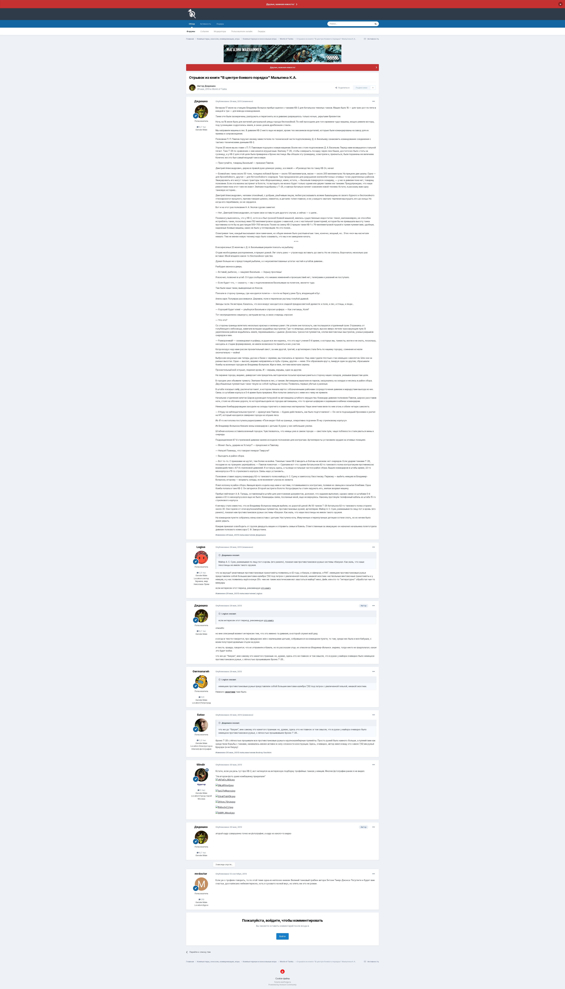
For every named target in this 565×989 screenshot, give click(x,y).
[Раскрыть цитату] (219, 555)
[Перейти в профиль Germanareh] (201, 681)
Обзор (192, 24)
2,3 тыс (202, 740)
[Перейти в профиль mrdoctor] (201, 884)
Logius (201, 547)
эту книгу (266, 588)
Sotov (201, 714)
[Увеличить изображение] (225, 779)
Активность (205, 24)
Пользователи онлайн (241, 31)
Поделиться (343, 87)
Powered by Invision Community (282, 985)
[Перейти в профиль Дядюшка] (192, 87)
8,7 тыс (202, 127)
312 (202, 899)
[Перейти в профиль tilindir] (201, 775)
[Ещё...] (374, 101)
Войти (282, 936)
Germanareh (201, 671)
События (204, 31)
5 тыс (202, 790)
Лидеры (261, 31)
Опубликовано (229, 101)
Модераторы (220, 31)
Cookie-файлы (282, 978)
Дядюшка (210, 86)
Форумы (191, 31)
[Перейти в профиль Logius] (201, 557)
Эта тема (364, 24)
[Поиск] (375, 23)
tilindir (201, 764)
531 (202, 697)
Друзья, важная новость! (280, 4)
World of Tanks (219, 89)
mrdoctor (201, 873)
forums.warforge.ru (282, 982)
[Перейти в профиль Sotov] (201, 725)
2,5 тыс (202, 572)
